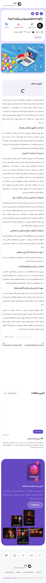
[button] (41, 13)
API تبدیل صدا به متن (35, 438)
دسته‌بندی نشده (38, 432)
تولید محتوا (38, 37)
